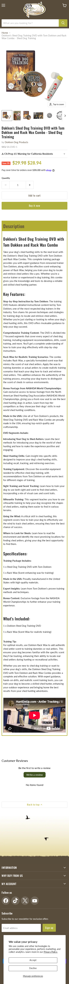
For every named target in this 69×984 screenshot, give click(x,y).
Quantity (6, 178)
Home (5, 32)
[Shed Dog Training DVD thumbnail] (27, 115)
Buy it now (34, 205)
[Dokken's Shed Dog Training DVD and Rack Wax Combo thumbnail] (7, 115)
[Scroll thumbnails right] (64, 116)
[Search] (63, 23)
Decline (33, 968)
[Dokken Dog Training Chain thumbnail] (61, 115)
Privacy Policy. (51, 952)
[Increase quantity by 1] (30, 185)
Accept (33, 960)
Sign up (49, 928)
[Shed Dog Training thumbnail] (49, 115)
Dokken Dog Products (16, 142)
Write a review (34, 774)
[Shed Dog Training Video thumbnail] (38, 115)
